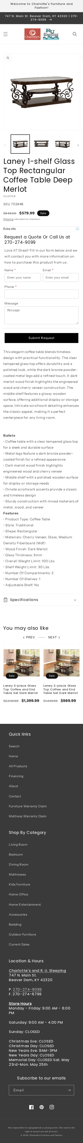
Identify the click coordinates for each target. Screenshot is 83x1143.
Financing (16, 776)
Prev (30, 637)
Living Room (18, 845)
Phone (10, 287)
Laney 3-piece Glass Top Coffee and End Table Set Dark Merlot (20, 689)
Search (14, 746)
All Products (18, 766)
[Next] (78, 145)
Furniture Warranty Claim (28, 806)
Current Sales (19, 944)
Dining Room (19, 864)
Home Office (18, 894)
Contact (15, 796)
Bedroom (16, 854)
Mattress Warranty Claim (28, 816)
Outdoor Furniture (22, 934)
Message (11, 303)
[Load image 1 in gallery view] (20, 144)
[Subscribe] (69, 1090)
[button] (5, 34)
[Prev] (5, 145)
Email (48, 270)
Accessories (18, 914)
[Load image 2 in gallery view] (41, 144)
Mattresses (17, 874)
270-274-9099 (27, 989)
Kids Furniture (19, 884)
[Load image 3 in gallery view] (62, 144)
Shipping (8, 219)
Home (13, 756)
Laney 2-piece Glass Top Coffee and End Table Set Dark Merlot (60, 689)
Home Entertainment (25, 905)
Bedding (15, 924)
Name (10, 270)
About (13, 786)
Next (52, 637)
